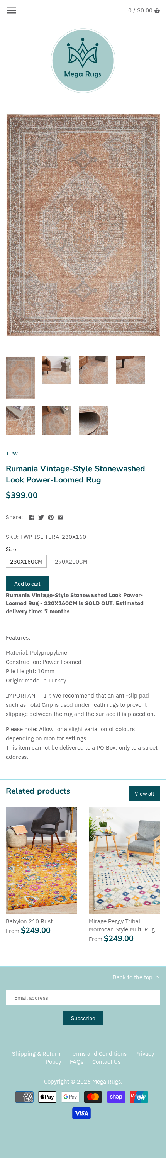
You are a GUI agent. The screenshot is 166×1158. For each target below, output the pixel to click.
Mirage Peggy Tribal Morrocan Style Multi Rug (122, 925)
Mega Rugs (106, 1081)
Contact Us (106, 1061)
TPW (12, 453)
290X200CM (71, 561)
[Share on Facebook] (31, 516)
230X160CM (26, 561)
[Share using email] (60, 516)
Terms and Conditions (98, 1053)
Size (11, 549)
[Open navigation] (11, 10)
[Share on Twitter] (41, 516)
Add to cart (27, 583)
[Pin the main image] (51, 516)
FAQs (76, 1061)
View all (144, 793)
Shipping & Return (36, 1053)
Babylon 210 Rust (29, 921)
